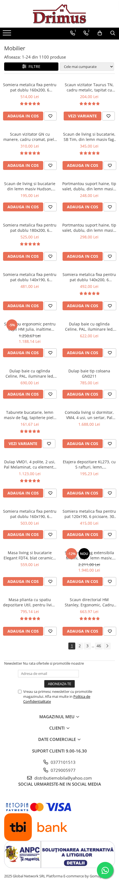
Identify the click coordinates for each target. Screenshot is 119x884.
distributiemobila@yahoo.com (62, 778)
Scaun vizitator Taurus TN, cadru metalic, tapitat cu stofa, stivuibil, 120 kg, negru (89, 87)
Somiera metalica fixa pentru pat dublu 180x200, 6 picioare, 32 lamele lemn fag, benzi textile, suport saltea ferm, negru (30, 227)
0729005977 (63, 770)
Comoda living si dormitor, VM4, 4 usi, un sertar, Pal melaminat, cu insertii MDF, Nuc (89, 415)
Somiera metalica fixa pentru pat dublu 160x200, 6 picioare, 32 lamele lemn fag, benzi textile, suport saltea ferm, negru (30, 87)
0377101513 (63, 762)
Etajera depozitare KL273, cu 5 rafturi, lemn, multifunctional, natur (89, 464)
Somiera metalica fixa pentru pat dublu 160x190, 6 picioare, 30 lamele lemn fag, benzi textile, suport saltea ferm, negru (30, 514)
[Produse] (7, 34)
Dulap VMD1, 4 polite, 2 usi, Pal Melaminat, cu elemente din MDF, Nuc (30, 464)
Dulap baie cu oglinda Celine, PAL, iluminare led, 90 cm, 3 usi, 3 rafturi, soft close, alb (89, 326)
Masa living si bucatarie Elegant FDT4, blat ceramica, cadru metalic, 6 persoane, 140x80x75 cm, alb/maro (30, 555)
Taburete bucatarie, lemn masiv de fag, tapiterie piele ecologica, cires (30, 415)
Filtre (33, 66)
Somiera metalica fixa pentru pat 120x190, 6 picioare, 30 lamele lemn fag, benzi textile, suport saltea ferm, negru (89, 514)
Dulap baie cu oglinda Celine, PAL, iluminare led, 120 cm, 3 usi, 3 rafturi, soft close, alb (29, 373)
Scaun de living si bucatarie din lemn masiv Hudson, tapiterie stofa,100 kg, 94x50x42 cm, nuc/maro (29, 186)
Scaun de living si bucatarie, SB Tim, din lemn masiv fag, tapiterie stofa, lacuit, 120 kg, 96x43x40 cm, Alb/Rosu (89, 136)
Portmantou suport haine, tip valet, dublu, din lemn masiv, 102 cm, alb (89, 227)
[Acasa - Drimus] (59, 13)
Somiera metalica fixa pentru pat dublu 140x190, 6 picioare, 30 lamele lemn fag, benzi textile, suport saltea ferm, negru (30, 277)
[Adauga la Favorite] (50, 116)
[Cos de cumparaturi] (100, 33)
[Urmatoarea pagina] (107, 646)
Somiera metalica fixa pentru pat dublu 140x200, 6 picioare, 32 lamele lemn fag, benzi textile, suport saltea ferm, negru (89, 277)
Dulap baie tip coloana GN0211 (89, 373)
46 (99, 645)
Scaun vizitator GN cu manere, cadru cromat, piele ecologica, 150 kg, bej (29, 136)
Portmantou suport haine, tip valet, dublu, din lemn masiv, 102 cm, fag (89, 186)
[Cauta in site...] (113, 33)
